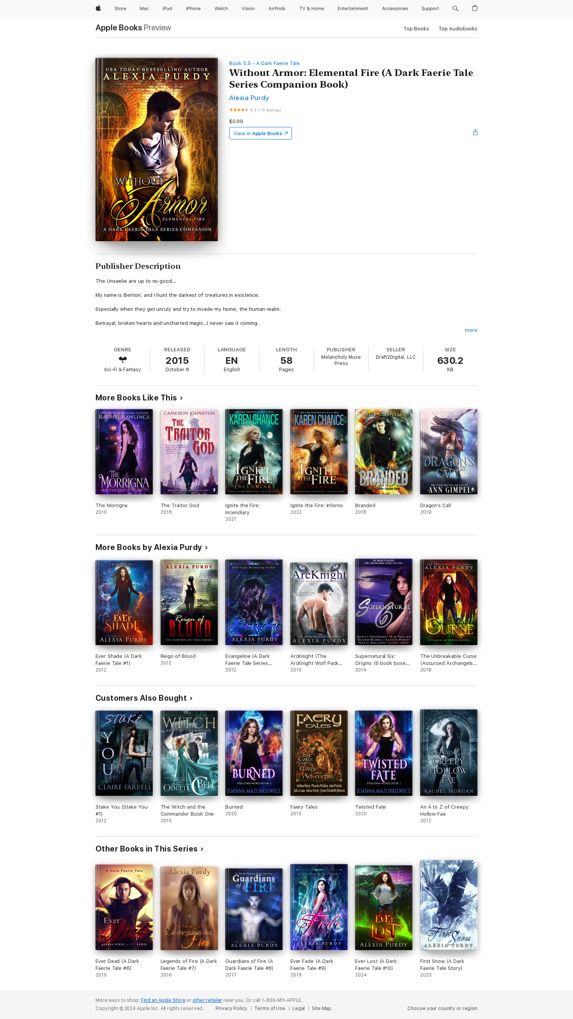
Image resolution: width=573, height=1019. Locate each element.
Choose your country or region (442, 1008)
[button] (455, 8)
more (471, 330)
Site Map (321, 1008)
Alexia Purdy (249, 97)
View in (257, 133)
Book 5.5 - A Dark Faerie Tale (264, 63)
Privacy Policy (231, 1008)
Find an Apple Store (163, 1000)
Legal (298, 1008)
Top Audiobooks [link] (458, 29)
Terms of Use (269, 1008)
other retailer (207, 1000)
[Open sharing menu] (475, 133)
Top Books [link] (416, 29)
